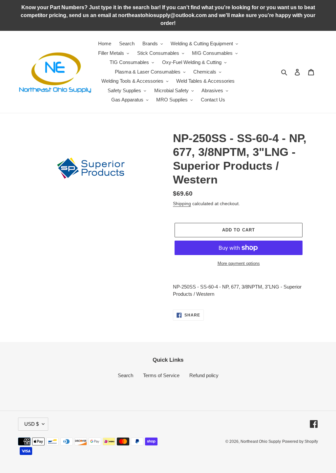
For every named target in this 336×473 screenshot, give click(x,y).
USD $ (31, 424)
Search (125, 375)
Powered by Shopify (300, 441)
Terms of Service (161, 375)
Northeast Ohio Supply (261, 441)
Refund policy (204, 375)
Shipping (182, 203)
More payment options (239, 263)
